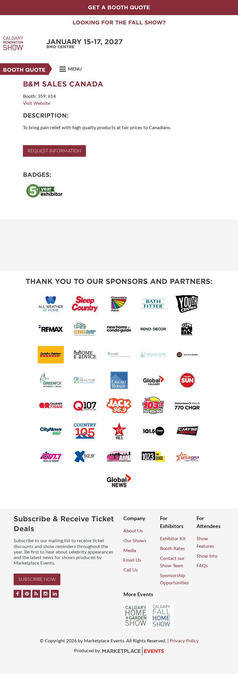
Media (129, 550)
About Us (133, 531)
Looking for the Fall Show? (119, 22)
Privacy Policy (184, 641)
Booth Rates (172, 548)
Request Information (54, 151)
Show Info (206, 556)
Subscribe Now (37, 579)
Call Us (130, 570)
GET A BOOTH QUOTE (119, 7)
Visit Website (36, 103)
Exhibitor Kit (173, 538)
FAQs (202, 565)
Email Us (132, 560)
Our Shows (134, 540)
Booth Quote (24, 70)
